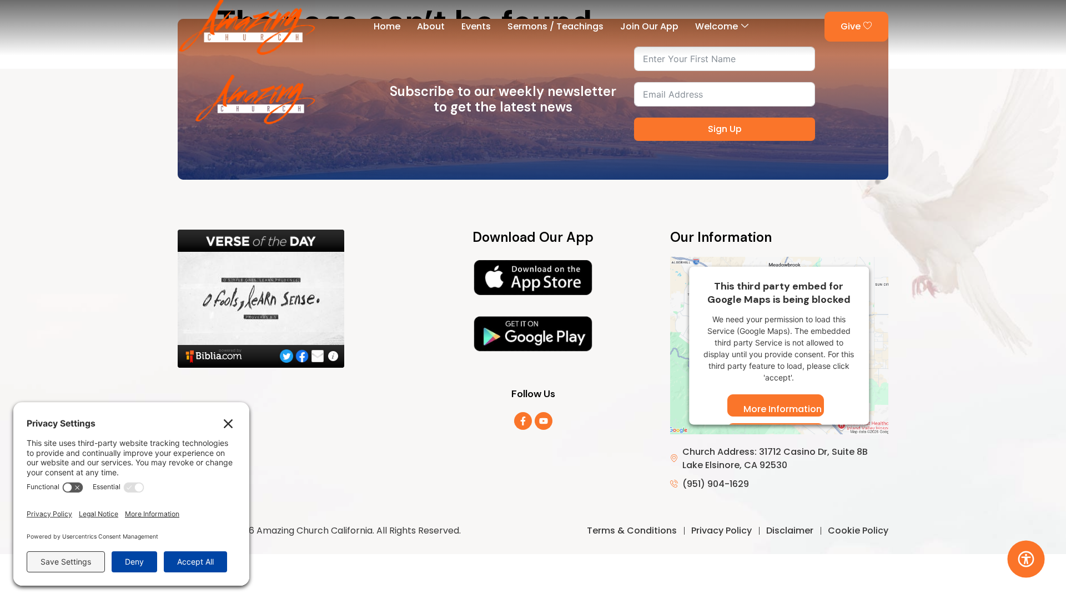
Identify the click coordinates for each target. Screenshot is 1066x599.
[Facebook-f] (523, 421)
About (431, 26)
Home (387, 26)
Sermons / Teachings (555, 26)
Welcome (716, 26)
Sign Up (725, 129)
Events (476, 26)
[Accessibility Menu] (1026, 559)
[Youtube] (543, 421)
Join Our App (649, 26)
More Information (782, 409)
